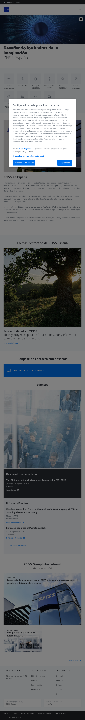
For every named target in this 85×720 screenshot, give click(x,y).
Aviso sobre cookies (21, 156)
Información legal (37, 156)
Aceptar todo (65, 163)
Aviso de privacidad (27, 149)
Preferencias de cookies (24, 163)
